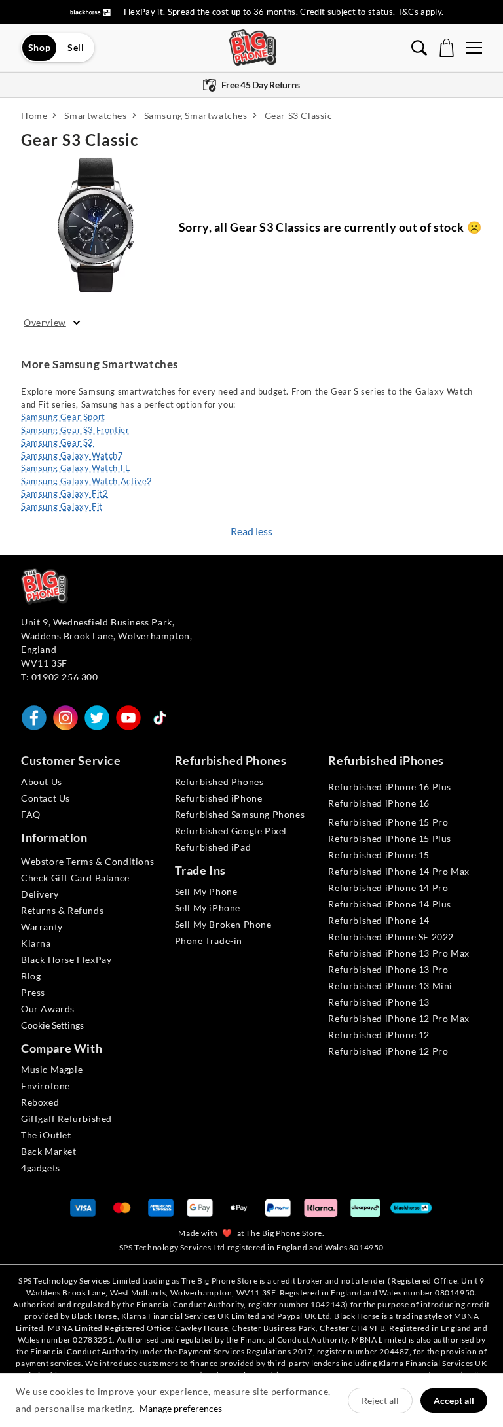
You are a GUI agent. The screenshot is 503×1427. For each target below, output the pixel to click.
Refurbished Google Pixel (231, 830)
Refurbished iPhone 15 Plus (389, 838)
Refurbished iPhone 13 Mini (390, 985)
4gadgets (40, 1167)
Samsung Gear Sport (63, 417)
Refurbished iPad (213, 847)
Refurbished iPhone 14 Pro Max (398, 871)
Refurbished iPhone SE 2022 (391, 936)
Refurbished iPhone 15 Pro (388, 822)
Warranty (42, 926)
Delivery (40, 894)
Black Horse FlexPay (66, 959)
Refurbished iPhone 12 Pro (388, 1051)
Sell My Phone (206, 891)
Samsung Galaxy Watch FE (76, 468)
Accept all (454, 1400)
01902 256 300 (64, 676)
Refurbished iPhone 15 (379, 854)
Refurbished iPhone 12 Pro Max (398, 1018)
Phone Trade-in (208, 940)
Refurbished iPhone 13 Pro (388, 969)
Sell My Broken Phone (223, 924)
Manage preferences (181, 1408)
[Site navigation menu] (474, 48)
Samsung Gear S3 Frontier (75, 430)
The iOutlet (46, 1134)
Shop (39, 47)
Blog (31, 975)
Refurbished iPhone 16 (379, 803)
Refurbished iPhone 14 (379, 920)
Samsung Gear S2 (57, 442)
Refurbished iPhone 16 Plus (389, 786)
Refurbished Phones (219, 781)
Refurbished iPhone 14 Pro (388, 887)
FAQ (31, 814)
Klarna (36, 943)
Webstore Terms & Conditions (87, 861)
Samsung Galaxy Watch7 (72, 455)
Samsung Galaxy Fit (62, 506)
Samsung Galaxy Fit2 (64, 493)
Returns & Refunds (62, 910)
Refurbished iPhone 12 (379, 1034)
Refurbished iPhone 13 (379, 1002)
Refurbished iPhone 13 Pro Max (398, 953)
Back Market (49, 1151)
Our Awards (48, 1008)
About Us (41, 781)
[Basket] (447, 48)
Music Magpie (52, 1069)
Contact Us (45, 797)
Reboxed (40, 1102)
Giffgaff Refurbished (66, 1118)
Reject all (380, 1400)
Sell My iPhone (207, 907)
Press (33, 992)
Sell (75, 47)
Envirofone (45, 1085)
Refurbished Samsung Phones (240, 814)
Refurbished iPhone (219, 797)
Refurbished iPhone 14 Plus (389, 903)
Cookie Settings (52, 1025)
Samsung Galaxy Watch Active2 (87, 481)
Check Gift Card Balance (75, 877)
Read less (251, 531)
